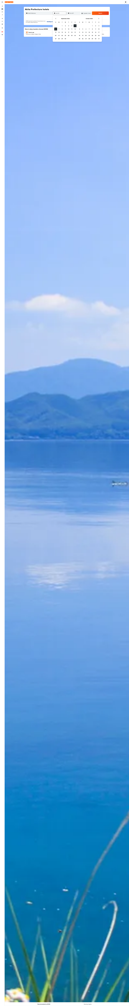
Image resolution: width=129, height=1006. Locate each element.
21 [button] (58, 35)
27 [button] (55, 38)
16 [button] (65, 32)
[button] (2, 2)
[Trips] (2, 28)
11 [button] (71, 29)
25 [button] (71, 35)
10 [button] (68, 29)
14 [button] (58, 32)
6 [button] (55, 29)
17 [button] (68, 32)
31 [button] (98, 38)
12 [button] (75, 29)
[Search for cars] (2, 11)
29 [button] (62, 38)
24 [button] (68, 35)
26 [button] (75, 35)
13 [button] (55, 32)
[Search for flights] (2, 6)
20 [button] (55, 35)
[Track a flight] (2, 21)
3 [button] (68, 25)
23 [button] (65, 35)
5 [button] (82, 29)
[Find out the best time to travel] (2, 24)
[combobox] (39, 13)
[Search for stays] (2, 9)
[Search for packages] (2, 14)
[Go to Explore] (2, 18)
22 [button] (62, 35)
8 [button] (92, 29)
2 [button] (65, 25)
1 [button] (92, 25)
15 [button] (62, 32)
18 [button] (71, 32)
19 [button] (75, 32)
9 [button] (65, 29)
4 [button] (79, 29)
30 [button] (65, 38)
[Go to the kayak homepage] (9, 2)
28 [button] (59, 38)
